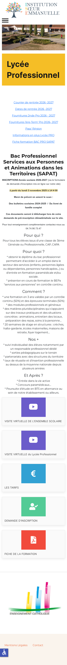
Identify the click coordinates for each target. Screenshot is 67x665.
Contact (38, 645)
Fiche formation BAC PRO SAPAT (33, 141)
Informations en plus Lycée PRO (33, 135)
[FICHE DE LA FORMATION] (33, 544)
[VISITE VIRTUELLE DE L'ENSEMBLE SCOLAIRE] (33, 411)
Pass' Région (33, 128)
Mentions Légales (16, 645)
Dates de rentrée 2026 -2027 (33, 109)
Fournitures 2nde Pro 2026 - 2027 (33, 115)
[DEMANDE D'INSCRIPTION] (33, 511)
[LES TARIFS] (33, 478)
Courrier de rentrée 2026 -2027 (34, 102)
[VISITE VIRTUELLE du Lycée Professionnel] (33, 445)
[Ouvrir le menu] (5, 20)
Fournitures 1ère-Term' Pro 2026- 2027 (33, 122)
